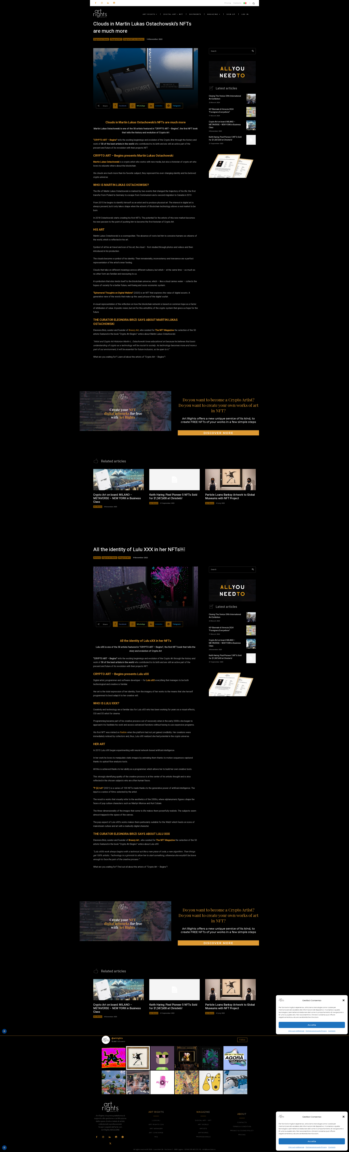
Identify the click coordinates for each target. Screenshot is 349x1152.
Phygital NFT (116, 39)
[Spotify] (114, 3)
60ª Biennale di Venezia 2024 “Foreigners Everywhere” (221, 111)
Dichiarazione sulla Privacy (316, 1147)
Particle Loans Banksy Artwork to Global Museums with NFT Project (230, 496)
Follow (242, 1040)
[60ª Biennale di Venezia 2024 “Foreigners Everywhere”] (251, 112)
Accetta (312, 1141)
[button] (343, 1116)
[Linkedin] (108, 3)
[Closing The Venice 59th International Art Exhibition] (251, 99)
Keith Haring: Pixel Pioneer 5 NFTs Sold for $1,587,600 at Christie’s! (225, 138)
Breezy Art (134, 330)
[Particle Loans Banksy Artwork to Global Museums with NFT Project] (230, 479)
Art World (98, 507)
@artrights (117, 1038)
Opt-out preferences (296, 1147)
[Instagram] (101, 3)
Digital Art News (101, 39)
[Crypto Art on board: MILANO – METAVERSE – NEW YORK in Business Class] (251, 125)
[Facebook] (95, 3)
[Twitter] (110, 1143)
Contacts (331, 1147)
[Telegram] (122, 1137)
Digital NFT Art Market (134, 39)
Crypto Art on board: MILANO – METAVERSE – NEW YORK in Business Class (225, 124)
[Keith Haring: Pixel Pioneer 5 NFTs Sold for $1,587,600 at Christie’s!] (251, 140)
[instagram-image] (114, 1058)
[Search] (253, 51)
